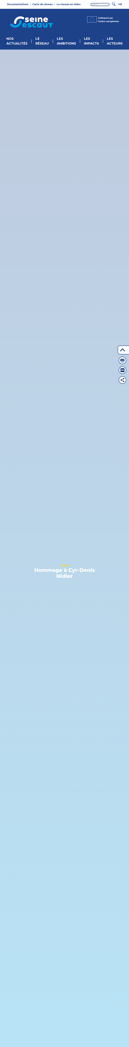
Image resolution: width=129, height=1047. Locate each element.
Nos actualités (16, 41)
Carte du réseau (42, 4)
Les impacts (91, 41)
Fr (120, 4)
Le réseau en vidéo (69, 4)
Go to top (123, 350)
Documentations (17, 4)
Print (122, 360)
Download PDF (122, 370)
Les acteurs (115, 41)
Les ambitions (66, 41)
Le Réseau (42, 41)
